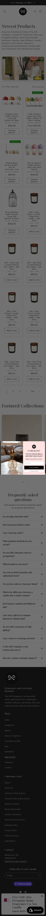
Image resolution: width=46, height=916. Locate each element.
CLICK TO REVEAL (34, 467)
